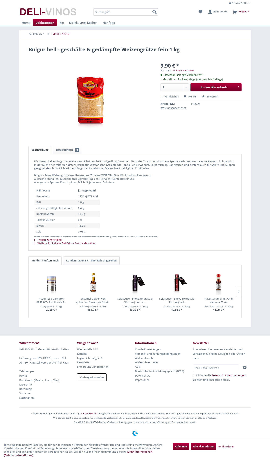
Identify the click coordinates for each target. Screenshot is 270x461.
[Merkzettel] (200, 12)
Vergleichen (171, 96)
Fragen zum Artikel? (49, 239)
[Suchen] (154, 12)
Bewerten (212, 96)
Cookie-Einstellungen (148, 349)
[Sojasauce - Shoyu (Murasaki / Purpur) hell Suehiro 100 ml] (177, 282)
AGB (137, 366)
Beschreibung (39, 150)
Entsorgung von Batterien (93, 366)
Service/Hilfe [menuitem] (239, 3)
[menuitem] (125, 12)
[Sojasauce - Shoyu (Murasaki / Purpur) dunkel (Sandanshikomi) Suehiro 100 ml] (135, 282)
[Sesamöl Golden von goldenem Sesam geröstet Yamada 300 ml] (93, 282)
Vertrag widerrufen (92, 377)
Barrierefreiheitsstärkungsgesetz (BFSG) (159, 371)
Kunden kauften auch (45, 260)
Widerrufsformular (146, 362)
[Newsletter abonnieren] (245, 367)
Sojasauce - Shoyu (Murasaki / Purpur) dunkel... (135, 300)
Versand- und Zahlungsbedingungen (158, 353)
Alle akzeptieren (203, 446)
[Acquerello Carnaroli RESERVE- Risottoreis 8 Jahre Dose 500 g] (51, 282)
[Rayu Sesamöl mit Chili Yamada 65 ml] (218, 282)
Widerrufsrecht (144, 358)
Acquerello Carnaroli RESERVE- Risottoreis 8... (51, 300)
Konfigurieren (226, 446)
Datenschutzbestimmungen (229, 375)
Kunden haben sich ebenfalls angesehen (91, 260)
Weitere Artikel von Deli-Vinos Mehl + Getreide (66, 243)
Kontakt (82, 353)
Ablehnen (181, 446)
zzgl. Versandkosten (183, 70)
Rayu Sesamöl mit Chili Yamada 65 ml (219, 300)
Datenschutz (142, 375)
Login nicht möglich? (89, 358)
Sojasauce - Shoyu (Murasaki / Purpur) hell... (177, 300)
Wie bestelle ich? (87, 349)
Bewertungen (67, 150)
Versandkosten (89, 413)
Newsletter (84, 362)
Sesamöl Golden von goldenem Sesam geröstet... (93, 300)
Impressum (142, 380)
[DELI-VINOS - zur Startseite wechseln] (47, 12)
